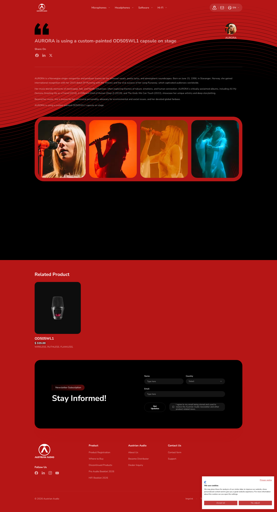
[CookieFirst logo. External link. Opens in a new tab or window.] (205, 482)
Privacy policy (266, 480)
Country (189, 376)
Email (146, 388)
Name (147, 376)
